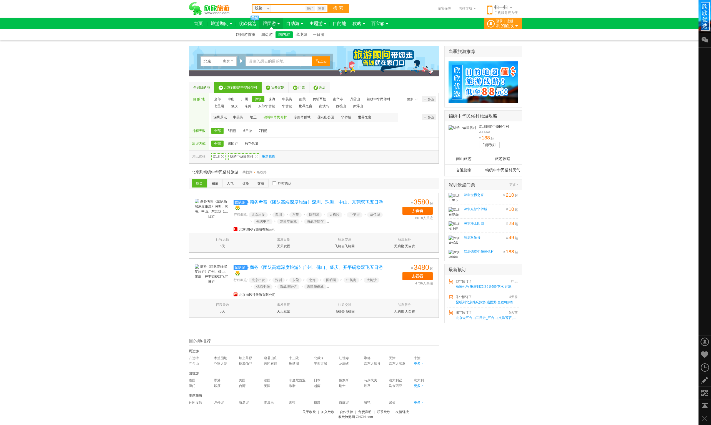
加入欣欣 (327, 412)
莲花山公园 (325, 117)
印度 (217, 386)
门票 (301, 87)
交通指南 (464, 170)
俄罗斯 (344, 380)
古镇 (292, 402)
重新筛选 (268, 157)
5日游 (232, 131)
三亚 (321, 9)
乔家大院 (220, 364)
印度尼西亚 (297, 380)
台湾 (242, 386)
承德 (367, 358)
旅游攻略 (502, 159)
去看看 (417, 211)
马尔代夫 (370, 380)
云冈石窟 (270, 364)
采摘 (392, 402)
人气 (230, 183)
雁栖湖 (294, 364)
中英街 (287, 99)
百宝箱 (378, 23)
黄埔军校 (319, 99)
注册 (510, 21)
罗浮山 (358, 106)
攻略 (356, 23)
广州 (244, 99)
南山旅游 (464, 159)
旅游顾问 (220, 23)
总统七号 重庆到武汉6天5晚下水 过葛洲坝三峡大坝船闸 (486, 287)
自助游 (292, 23)
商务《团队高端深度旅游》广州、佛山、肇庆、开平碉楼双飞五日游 (316, 267)
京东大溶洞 (397, 364)
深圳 (258, 99)
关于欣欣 (309, 412)
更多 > (418, 364)
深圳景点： (222, 117)
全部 (217, 99)
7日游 (263, 131)
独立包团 (251, 144)
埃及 (367, 386)
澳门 (192, 386)
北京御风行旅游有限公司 (257, 229)
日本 (317, 380)
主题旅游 (195, 396)
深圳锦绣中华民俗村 (494, 127)
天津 (392, 358)
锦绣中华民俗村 (378, 99)
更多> (513, 185)
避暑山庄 (270, 358)
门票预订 (489, 145)
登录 (499, 21)
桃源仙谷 (245, 364)
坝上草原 (245, 358)
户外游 (219, 402)
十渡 (417, 358)
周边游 (267, 34)
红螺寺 (344, 358)
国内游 (284, 34)
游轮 (367, 402)
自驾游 (344, 402)
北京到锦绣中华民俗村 (240, 87)
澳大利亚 (395, 380)
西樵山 (341, 106)
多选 (431, 99)
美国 (242, 380)
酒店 (322, 87)
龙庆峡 (344, 364)
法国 (267, 380)
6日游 (247, 131)
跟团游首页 (246, 34)
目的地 (339, 23)
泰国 (192, 380)
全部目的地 (201, 87)
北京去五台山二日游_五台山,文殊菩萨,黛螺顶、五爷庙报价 (486, 318)
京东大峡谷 (372, 364)
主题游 (316, 23)
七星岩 (219, 106)
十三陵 (294, 358)
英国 (267, 386)
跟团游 (269, 23)
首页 (198, 23)
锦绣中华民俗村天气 (502, 170)
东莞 (248, 106)
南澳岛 (324, 106)
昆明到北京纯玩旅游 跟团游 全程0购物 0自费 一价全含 (486, 302)
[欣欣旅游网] (209, 8)
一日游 (318, 34)
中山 (231, 99)
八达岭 (194, 358)
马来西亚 (395, 386)
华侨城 (287, 106)
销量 (215, 183)
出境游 (301, 34)
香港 (217, 380)
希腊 (292, 386)
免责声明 (365, 412)
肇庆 (234, 106)
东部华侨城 (266, 106)
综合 (199, 183)
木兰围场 (220, 358)
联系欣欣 (383, 412)
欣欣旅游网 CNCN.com (355, 417)
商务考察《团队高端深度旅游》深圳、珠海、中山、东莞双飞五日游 (316, 202)
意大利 (419, 380)
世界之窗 (305, 106)
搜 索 (338, 8)
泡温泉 (269, 402)
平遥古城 (320, 364)
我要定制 (277, 87)
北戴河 (319, 358)
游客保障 (444, 8)
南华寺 (338, 99)
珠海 (272, 99)
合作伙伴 (346, 412)
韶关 (302, 99)
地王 (253, 117)
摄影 (317, 402)
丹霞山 (355, 99)
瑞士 (342, 386)
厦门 (310, 9)
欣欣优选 (247, 23)
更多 (410, 99)
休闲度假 (195, 402)
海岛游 (244, 402)
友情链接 (402, 412)
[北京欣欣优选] (481, 82)
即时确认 (284, 183)
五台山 (194, 364)
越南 (317, 386)
